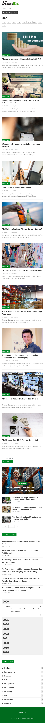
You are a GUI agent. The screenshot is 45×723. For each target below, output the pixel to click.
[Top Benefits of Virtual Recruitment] (22, 173)
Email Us (22, 712)
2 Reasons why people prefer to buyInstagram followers (21, 145)
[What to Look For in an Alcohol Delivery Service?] (22, 214)
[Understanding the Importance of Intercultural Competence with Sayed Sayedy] (22, 340)
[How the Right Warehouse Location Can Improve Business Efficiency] (6, 509)
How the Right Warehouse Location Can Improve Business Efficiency (27, 508)
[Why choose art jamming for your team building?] (22, 255)
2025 (9, 22)
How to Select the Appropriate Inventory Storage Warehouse (22, 312)
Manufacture (9, 687)
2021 (29, 22)
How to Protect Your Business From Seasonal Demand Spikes (22, 489)
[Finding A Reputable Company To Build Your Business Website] (22, 85)
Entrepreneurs (9, 672)
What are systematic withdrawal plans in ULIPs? (21, 59)
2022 (24, 22)
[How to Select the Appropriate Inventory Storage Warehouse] (22, 297)
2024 (14, 22)
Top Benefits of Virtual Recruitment (16, 187)
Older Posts (8, 458)
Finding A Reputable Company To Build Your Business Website (20, 101)
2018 (4, 25)
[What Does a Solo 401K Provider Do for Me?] (22, 425)
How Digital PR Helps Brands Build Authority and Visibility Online (25, 498)
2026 (4, 22)
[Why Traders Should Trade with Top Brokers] (22, 384)
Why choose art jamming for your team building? (22, 270)
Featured (7, 676)
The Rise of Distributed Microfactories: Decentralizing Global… (26, 518)
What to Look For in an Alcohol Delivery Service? (22, 229)
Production (8, 699)
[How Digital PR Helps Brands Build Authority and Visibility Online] (6, 500)
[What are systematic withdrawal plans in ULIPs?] (22, 44)
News (6, 695)
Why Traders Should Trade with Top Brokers (20, 399)
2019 (39, 22)
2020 (34, 22)
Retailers (7, 703)
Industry (7, 680)
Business (5, 55)
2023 (19, 22)
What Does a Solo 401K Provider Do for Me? (20, 440)
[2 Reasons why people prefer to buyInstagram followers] (22, 129)
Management (9, 684)
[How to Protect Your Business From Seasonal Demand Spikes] (22, 480)
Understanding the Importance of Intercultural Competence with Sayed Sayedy (20, 356)
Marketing (8, 691)
